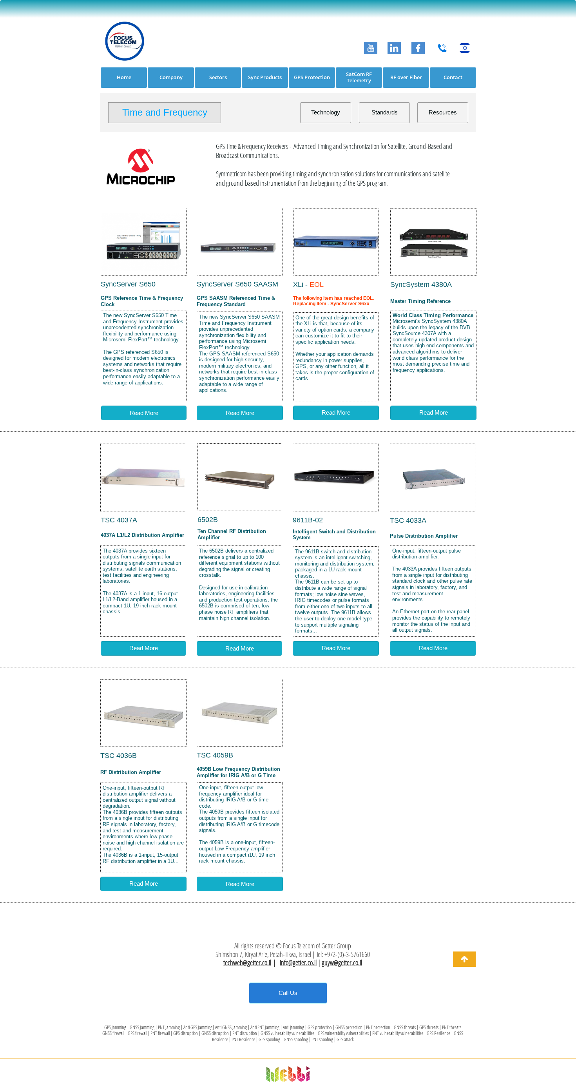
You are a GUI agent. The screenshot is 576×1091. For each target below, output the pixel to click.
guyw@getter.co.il (342, 962)
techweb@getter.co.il (247, 962)
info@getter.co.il (298, 962)
